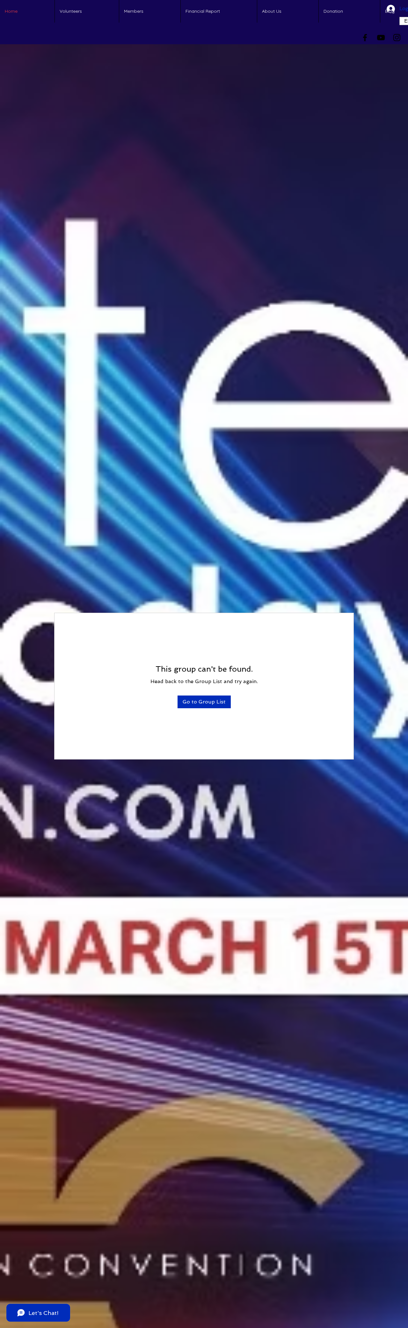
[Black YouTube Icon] (381, 37)
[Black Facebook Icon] (365, 37)
